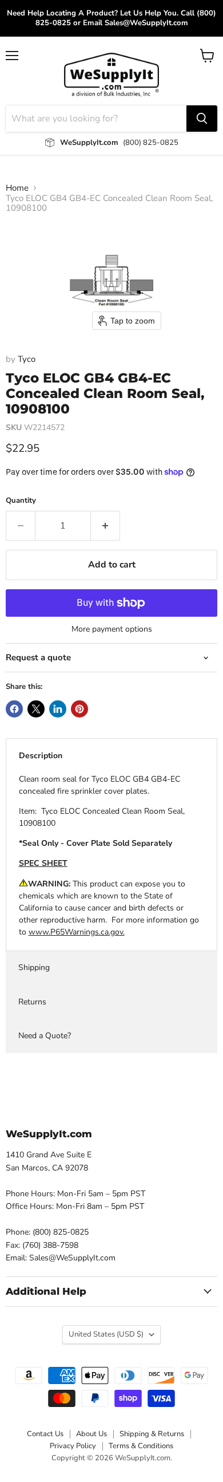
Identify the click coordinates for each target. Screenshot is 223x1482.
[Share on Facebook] (14, 709)
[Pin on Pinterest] (79, 709)
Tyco (26, 359)
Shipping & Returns (152, 1434)
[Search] (201, 118)
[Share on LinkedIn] (57, 709)
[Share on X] (36, 709)
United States (106, 1334)
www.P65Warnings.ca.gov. (77, 932)
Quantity (21, 500)
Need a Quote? (44, 1035)
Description (40, 755)
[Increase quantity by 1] (105, 526)
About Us (91, 1434)
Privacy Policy (73, 1446)
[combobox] (96, 118)
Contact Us (45, 1434)
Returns (32, 1001)
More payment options (111, 629)
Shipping (34, 967)
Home (17, 188)
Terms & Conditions (141, 1446)
